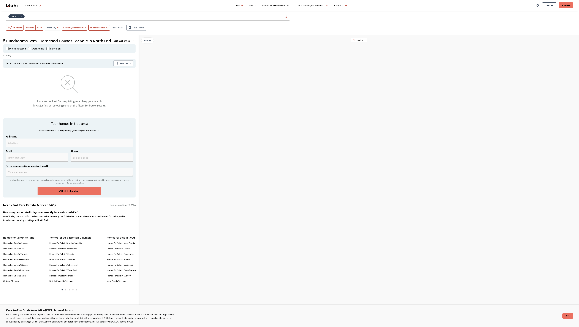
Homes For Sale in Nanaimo (62, 275)
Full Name (11, 136)
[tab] (15, 28)
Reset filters (117, 27)
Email (9, 151)
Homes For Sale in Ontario (15, 243)
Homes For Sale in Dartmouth (120, 265)
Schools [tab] (147, 40)
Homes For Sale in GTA (14, 248)
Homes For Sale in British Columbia (65, 243)
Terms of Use (126, 321)
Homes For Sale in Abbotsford (63, 265)
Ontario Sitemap (11, 281)
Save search (138, 27)
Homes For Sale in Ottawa (15, 265)
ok (567, 316)
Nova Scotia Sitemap (116, 281)
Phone (74, 151)
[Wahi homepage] (12, 5)
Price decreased (17, 48)
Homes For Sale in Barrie (14, 275)
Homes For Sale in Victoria (61, 254)
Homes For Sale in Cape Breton (121, 270)
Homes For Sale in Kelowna (62, 259)
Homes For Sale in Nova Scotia (121, 243)
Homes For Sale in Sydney (119, 275)
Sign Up (566, 5)
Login (549, 5)
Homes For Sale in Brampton (16, 270)
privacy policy (61, 183)
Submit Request (69, 191)
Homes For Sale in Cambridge (120, 254)
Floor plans (56, 48)
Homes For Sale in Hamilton (16, 259)
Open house (38, 48)
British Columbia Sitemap (61, 281)
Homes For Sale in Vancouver (63, 248)
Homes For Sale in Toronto (15, 254)
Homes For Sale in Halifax (118, 259)
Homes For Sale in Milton (118, 248)
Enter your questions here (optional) (27, 166)
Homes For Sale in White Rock (63, 270)
